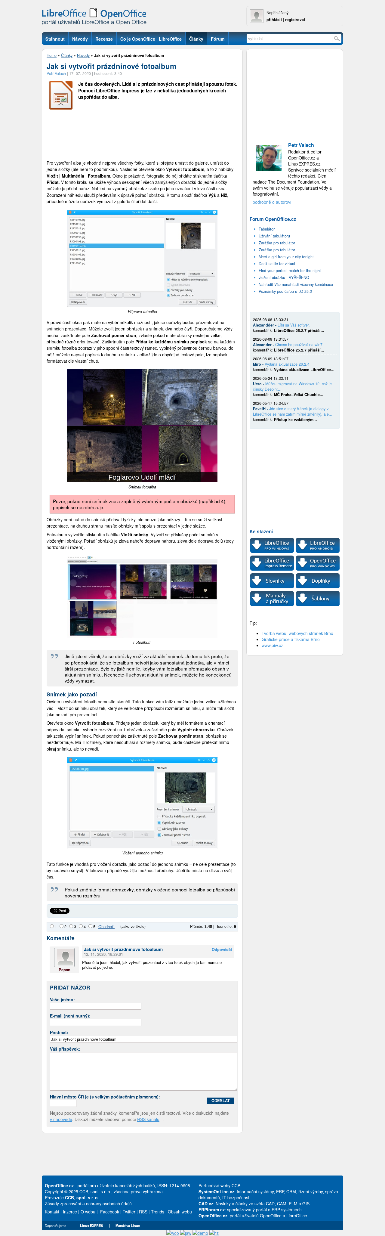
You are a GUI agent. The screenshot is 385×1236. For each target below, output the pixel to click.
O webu (88, 1212)
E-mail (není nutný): (70, 1016)
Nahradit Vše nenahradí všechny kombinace (296, 284)
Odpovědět (222, 949)
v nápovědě (61, 1119)
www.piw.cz (272, 645)
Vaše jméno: (62, 999)
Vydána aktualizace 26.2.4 (287, 364)
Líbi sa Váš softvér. (294, 325)
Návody (83, 55)
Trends (157, 1212)
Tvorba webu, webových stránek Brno (297, 633)
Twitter (129, 1212)
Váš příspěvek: (65, 1049)
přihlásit (274, 19)
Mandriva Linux (128, 1225)
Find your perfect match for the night (290, 270)
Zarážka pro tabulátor (277, 243)
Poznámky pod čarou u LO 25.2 (285, 291)
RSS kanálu (148, 1119)
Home (52, 55)
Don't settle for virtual (277, 263)
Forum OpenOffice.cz (273, 219)
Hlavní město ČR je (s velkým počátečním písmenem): (105, 1097)
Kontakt (52, 1212)
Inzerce (70, 1212)
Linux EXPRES (91, 1225)
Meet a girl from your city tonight (286, 256)
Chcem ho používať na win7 (298, 344)
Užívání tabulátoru (274, 236)
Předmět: (59, 1032)
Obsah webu (180, 1212)
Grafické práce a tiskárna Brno (291, 639)
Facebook (109, 1212)
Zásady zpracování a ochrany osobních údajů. (89, 1203)
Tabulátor (267, 229)
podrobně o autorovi (272, 202)
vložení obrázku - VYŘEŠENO (284, 277)
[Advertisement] (142, 135)
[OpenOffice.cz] (96, 18)
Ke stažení (261, 531)
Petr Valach (56, 73)
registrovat (295, 19)
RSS (143, 1212)
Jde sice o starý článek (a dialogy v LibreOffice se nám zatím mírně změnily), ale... (292, 411)
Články (66, 55)
